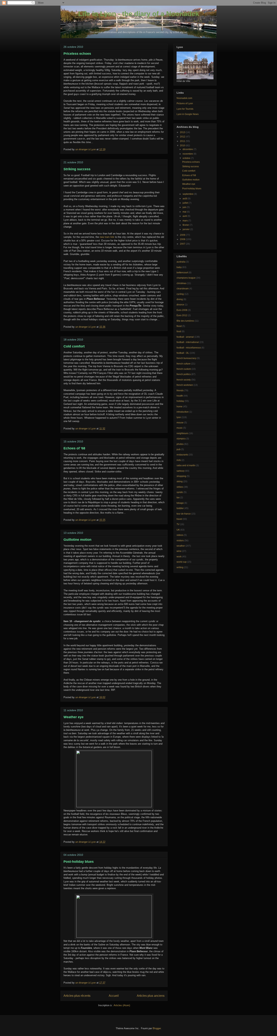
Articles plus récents (77, 995)
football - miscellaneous (189, 347)
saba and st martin (186, 465)
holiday (180, 401)
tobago (180, 503)
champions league (186, 278)
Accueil (114, 995)
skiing (180, 481)
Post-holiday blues (79, 861)
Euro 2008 (182, 310)
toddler (180, 508)
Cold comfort (74, 346)
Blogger (157, 1028)
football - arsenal (185, 337)
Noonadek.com (184, 98)
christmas (181, 283)
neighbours (182, 433)
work (179, 556)
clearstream (183, 288)
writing (180, 567)
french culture (184, 363)
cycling (180, 294)
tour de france (184, 513)
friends (180, 390)
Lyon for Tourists (185, 109)
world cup (182, 562)
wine (179, 551)
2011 (183, 141)
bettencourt (182, 272)
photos (180, 444)
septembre (188, 194)
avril (185, 216)
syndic (180, 492)
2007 (183, 244)
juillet (186, 203)
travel (179, 519)
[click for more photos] (114, 806)
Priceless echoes (77, 53)
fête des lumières (185, 321)
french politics (184, 374)
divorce (180, 304)
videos (180, 535)
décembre (188, 149)
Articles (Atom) (122, 1005)
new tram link (107, 237)
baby (179, 267)
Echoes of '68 (74, 448)
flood (179, 326)
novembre (188, 154)
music (180, 428)
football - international (188, 342)
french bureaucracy (186, 358)
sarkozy (180, 471)
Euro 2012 (182, 315)
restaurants (182, 454)
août (185, 198)
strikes (180, 487)
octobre (187, 158)
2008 (183, 239)
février (186, 225)
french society (184, 379)
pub (179, 449)
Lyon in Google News (188, 114)
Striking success (77, 169)
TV (178, 524)
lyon (179, 417)
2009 (183, 235)
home (179, 406)
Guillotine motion (77, 539)
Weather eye (73, 717)
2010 (183, 145)
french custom (184, 369)
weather (181, 546)
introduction (183, 412)
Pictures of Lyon (185, 103)
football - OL (183, 353)
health (180, 395)
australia (181, 261)
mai (185, 211)
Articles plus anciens (151, 995)
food (179, 331)
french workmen (185, 385)
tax (178, 497)
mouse (180, 422)
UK (178, 529)
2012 (183, 136)
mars (185, 220)
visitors (180, 540)
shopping (181, 476)
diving (180, 299)
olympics (181, 438)
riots (179, 460)
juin (185, 207)
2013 (183, 132)
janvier (186, 229)
